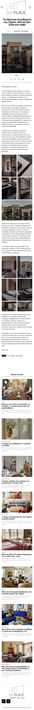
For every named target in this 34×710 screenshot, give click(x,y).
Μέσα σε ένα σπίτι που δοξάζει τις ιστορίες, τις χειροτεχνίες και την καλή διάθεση (16, 406)
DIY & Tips (5, 514)
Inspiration (5, 627)
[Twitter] (15, 79)
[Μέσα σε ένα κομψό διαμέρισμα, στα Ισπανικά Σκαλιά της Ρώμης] (17, 577)
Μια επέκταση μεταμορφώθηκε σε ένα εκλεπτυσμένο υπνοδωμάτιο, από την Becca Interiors (16, 668)
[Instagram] (8, 701)
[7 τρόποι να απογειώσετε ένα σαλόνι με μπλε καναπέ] (17, 502)
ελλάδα (13, 355)
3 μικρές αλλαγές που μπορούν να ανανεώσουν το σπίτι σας (15, 482)
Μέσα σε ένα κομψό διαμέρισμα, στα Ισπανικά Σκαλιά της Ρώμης (16, 593)
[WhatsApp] (23, 79)
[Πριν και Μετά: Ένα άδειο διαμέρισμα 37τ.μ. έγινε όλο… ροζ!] (17, 539)
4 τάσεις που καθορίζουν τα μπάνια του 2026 (16, 445)
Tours (8, 31)
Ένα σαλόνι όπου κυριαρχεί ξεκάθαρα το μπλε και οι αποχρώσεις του (17, 630)
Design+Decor (6, 441)
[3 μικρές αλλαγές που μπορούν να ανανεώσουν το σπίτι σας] (17, 466)
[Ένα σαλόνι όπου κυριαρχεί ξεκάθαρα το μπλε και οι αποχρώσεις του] (17, 614)
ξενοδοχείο (19, 355)
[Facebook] (11, 79)
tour (8, 355)
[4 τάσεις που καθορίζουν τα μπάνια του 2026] (17, 428)
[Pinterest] (19, 79)
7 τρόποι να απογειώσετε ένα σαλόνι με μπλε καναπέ (17, 518)
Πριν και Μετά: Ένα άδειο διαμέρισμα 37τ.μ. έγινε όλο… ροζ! (16, 555)
